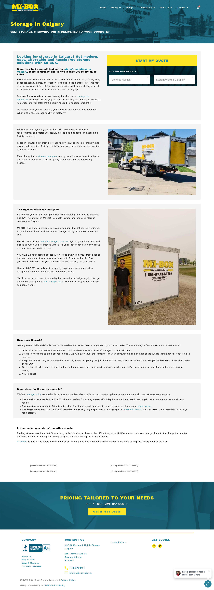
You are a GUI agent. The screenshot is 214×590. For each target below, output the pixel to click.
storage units (34, 394)
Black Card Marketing (54, 585)
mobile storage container (55, 241)
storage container (47, 156)
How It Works (148, 8)
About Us (164, 8)
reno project (144, 406)
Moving (114, 8)
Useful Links (117, 542)
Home (103, 8)
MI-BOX (50, 62)
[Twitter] (160, 546)
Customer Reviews (31, 566)
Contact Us (182, 8)
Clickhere (22, 441)
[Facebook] (154, 546)
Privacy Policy (68, 580)
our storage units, (54, 281)
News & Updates (30, 563)
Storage (130, 8)
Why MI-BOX (28, 560)
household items (132, 409)
